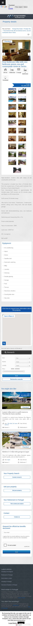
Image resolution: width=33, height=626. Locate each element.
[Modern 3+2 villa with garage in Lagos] (16, 440)
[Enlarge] (4, 343)
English (19, 625)
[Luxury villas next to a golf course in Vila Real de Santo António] (16, 400)
